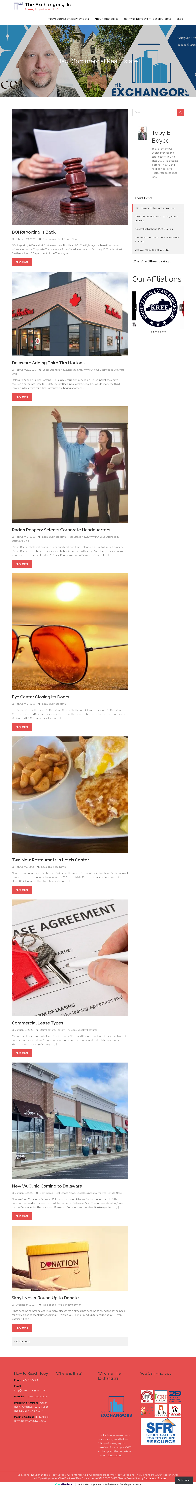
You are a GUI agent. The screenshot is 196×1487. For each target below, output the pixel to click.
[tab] (151, 332)
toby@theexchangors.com (29, 1390)
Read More (22, 262)
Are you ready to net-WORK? (152, 250)
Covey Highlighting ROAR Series (154, 229)
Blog (179, 19)
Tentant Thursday (66, 1030)
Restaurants (75, 369)
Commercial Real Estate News (60, 239)
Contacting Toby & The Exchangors (147, 19)
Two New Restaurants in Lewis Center (50, 859)
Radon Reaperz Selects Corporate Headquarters (61, 529)
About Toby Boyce (106, 19)
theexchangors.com (36, 1396)
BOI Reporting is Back (34, 232)
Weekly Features (87, 1030)
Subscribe (184, 1480)
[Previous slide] (134, 307)
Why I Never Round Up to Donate (45, 1297)
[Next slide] (181, 307)
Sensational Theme (155, 1478)
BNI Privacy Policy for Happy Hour (155, 208)
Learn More (115, 1455)
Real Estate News (78, 537)
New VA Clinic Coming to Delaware (47, 1186)
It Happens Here (52, 1304)
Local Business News (55, 369)
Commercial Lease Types (37, 1022)
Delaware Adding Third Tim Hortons (48, 362)
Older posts (23, 1341)
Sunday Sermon (72, 1304)
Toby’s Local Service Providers (68, 19)
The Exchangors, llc (48, 4)
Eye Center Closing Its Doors (40, 696)
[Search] (180, 112)
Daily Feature (47, 1030)
